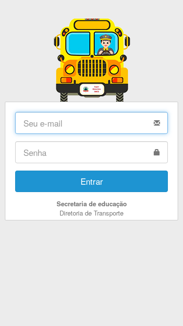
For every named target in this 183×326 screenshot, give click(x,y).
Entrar (92, 181)
